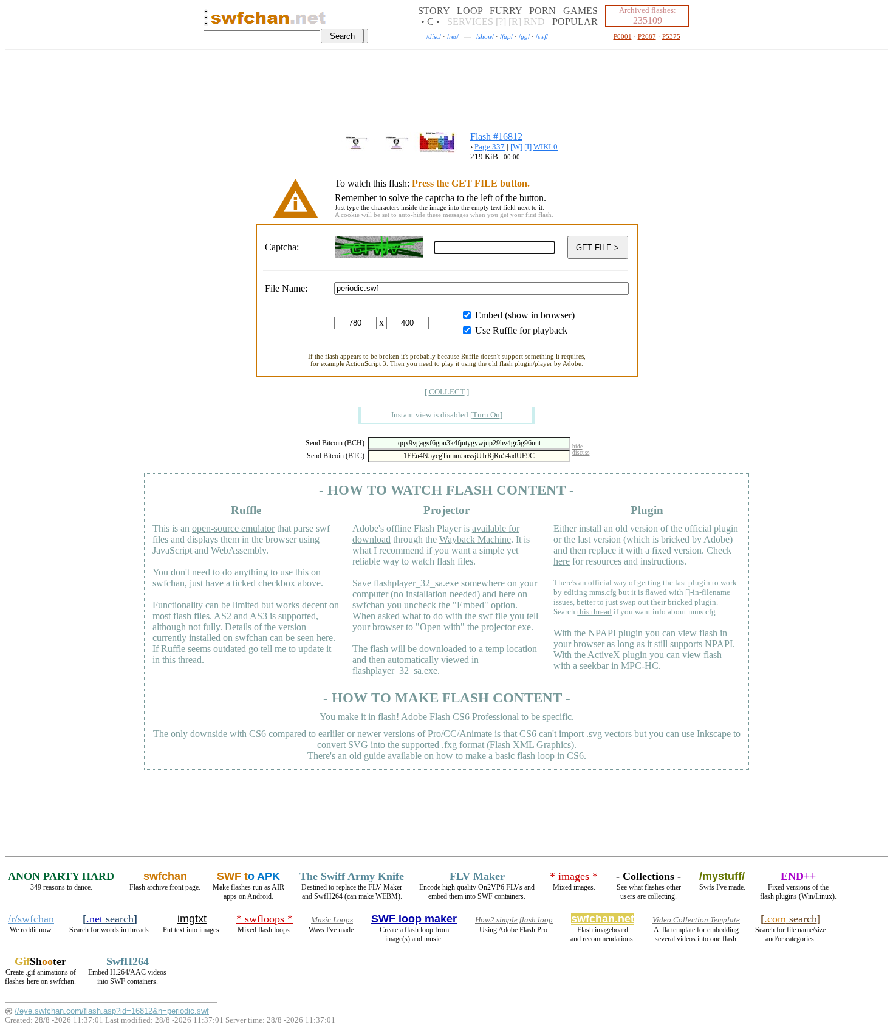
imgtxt (192, 919)
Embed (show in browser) (525, 315)
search (110, 919)
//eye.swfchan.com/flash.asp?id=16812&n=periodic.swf (112, 1010)
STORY (434, 10)
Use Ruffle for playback (521, 330)
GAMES (580, 10)
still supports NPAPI (693, 644)
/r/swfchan (31, 919)
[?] (501, 21)
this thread (182, 659)
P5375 (671, 36)
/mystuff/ (722, 876)
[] (486, 414)
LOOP (469, 10)
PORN (542, 10)
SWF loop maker (414, 919)
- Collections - (648, 876)
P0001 (623, 36)
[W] (516, 146)
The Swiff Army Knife (351, 876)
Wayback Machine (475, 539)
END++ (798, 876)
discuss (581, 453)
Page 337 (489, 146)
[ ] (447, 391)
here (324, 638)
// (433, 36)
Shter (40, 961)
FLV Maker (477, 876)
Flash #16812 (496, 136)
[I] (528, 146)
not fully (204, 627)
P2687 (647, 36)
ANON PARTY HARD (61, 876)
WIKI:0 (545, 146)
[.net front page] (206, 21)
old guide (367, 755)
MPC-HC (640, 666)
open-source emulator (233, 528)
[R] (514, 21)
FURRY (506, 10)
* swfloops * (264, 919)
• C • (430, 21)
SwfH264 (127, 961)
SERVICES (470, 21)
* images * (574, 876)
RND (534, 21)
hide (577, 447)
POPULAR (575, 21)
